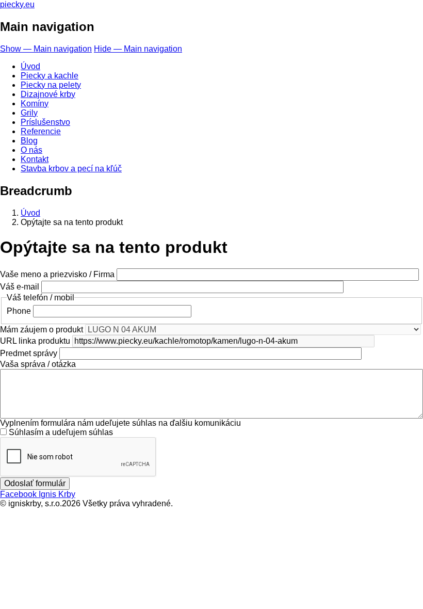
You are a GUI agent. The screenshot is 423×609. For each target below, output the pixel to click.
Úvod (30, 66)
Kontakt (34, 159)
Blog (29, 140)
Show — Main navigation (46, 48)
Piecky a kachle (49, 75)
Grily (29, 112)
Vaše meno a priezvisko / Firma (57, 274)
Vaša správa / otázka (38, 364)
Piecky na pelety (51, 85)
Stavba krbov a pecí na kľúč (71, 168)
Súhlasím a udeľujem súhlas (61, 432)
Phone (19, 311)
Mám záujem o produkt (41, 329)
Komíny (34, 103)
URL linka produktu (35, 340)
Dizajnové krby (48, 94)
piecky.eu (17, 4)
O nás (31, 150)
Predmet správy (28, 353)
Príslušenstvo (45, 122)
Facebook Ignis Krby (37, 494)
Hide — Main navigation (138, 48)
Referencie (41, 131)
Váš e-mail (19, 286)
